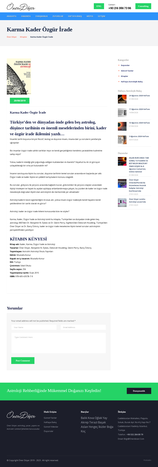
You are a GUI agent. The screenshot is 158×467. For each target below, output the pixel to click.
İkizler (102, 427)
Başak (102, 422)
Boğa (110, 427)
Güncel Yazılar (50, 417)
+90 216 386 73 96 (119, 8)
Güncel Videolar (51, 426)
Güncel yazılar (127, 71)
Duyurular (58, 16)
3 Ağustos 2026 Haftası (139, 136)
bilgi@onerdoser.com (134, 438)
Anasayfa (11, 16)
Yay (105, 418)
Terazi (93, 422)
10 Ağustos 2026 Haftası (139, 123)
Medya (90, 16)
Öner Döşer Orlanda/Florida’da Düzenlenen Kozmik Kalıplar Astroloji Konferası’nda (137, 185)
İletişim (101, 16)
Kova (91, 418)
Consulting (143, 6)
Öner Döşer (12, 37)
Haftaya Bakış (75, 16)
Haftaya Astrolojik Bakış (132, 81)
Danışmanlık (42, 16)
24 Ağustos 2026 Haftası (139, 95)
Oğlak (98, 418)
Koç (83, 431)
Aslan (84, 427)
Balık (84, 418)
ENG (99, 6)
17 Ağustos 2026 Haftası (139, 109)
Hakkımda (26, 16)
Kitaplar (23, 37)
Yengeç (93, 427)
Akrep (85, 422)
